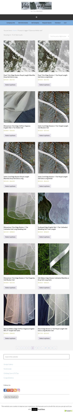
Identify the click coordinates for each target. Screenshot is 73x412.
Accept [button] (34, 409)
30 (49, 348)
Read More (41, 409)
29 (45, 348)
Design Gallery (8, 364)
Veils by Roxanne (36, 6)
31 (52, 348)
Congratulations (9, 378)
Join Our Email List (11, 397)
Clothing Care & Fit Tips (11, 373)
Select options (10, 85)
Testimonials (8, 369)
